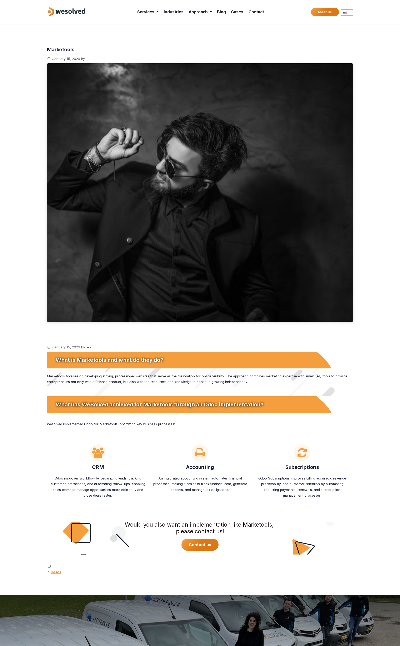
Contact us (200, 544)
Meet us (325, 12)
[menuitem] (148, 12)
